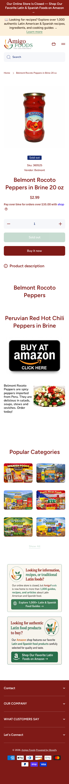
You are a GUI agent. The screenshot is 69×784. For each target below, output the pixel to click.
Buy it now (34, 251)
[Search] (7, 57)
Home (7, 73)
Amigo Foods (28, 750)
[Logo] (18, 44)
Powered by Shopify (46, 750)
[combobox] (34, 57)
